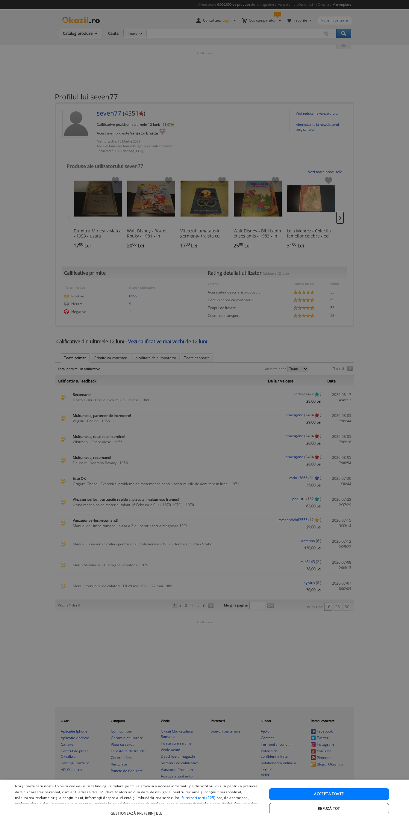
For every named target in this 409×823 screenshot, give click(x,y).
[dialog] (204, 801)
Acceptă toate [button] (329, 793)
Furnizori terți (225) (198, 797)
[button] (137, 810)
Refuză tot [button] (329, 808)
